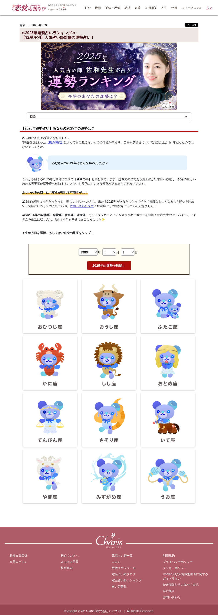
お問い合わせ (172, 597)
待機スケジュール (124, 568)
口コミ (116, 561)
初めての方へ (70, 555)
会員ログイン (18, 561)
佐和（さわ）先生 (82, 206)
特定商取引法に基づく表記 (181, 584)
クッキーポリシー (175, 568)
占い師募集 (119, 586)
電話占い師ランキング (127, 580)
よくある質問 (70, 561)
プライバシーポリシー (178, 561)
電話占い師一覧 (122, 555)
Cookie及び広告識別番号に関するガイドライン (185, 576)
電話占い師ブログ (124, 574)
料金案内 (67, 568)
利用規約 (169, 555)
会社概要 (169, 591)
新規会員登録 (18, 555)
